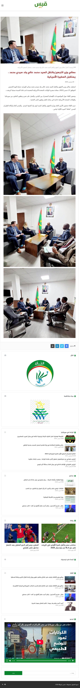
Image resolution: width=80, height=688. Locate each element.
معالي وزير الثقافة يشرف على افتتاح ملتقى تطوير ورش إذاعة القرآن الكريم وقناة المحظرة (37, 577)
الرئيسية (71, 67)
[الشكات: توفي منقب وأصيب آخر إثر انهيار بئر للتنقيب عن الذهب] (70, 491)
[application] (40, 642)
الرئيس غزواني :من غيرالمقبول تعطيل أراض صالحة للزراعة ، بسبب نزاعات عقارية (52, 459)
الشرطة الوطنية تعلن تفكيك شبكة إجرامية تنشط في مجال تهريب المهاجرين (40, 436)
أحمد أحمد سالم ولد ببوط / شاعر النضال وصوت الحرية (47, 603)
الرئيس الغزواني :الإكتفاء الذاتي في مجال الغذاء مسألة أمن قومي (56, 464)
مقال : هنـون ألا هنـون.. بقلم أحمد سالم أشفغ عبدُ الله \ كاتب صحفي (42, 506)
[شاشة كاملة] (7, 661)
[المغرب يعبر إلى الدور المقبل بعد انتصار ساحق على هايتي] (21, 533)
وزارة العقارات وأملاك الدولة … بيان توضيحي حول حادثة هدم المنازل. (43, 480)
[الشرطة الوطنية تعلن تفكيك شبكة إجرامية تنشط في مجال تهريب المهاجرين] (70, 439)
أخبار (67, 67)
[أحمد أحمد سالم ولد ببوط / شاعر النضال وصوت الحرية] (70, 606)
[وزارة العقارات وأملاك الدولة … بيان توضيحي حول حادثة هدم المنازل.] (70, 482)
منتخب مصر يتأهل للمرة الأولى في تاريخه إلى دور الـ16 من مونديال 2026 (58, 546)
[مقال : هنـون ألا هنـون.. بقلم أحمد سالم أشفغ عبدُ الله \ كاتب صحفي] (70, 508)
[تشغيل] (73, 661)
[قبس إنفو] (40, 5)
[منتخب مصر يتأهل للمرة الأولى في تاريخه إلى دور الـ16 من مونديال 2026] (58, 533)
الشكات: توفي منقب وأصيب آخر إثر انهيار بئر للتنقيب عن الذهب (44, 488)
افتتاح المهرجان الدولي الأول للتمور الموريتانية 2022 (60, 454)
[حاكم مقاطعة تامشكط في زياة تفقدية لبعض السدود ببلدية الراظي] (70, 447)
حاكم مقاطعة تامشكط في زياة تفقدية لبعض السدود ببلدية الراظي (43, 445)
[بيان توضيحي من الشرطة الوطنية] (70, 499)
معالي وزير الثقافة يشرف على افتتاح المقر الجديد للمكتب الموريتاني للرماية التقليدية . (37, 586)
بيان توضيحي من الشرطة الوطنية (53, 497)
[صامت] (10, 661)
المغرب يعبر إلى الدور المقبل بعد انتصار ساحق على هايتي (22, 546)
